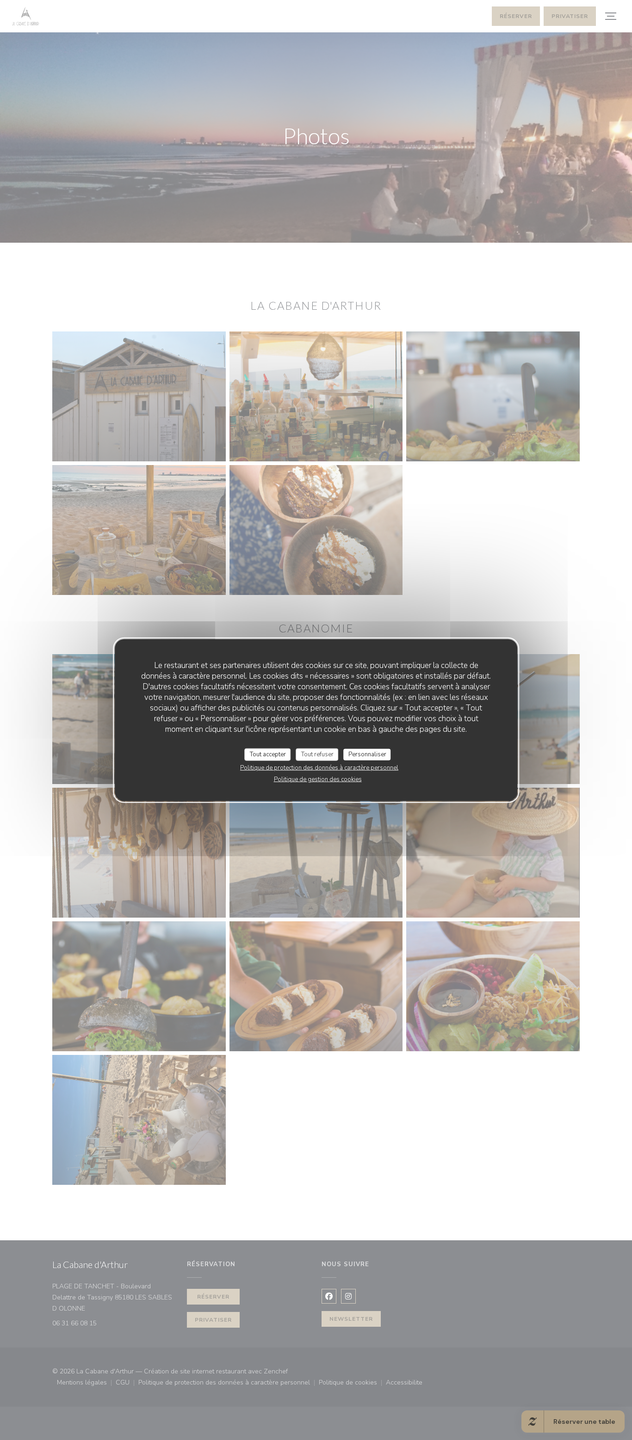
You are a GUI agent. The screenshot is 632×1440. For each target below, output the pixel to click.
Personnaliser (367, 754)
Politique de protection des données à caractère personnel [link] (319, 768)
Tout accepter (268, 754)
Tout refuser (317, 754)
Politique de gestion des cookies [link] (318, 779)
